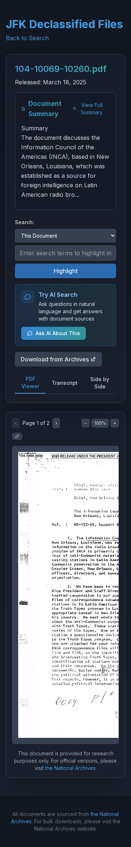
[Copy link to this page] (17, 436)
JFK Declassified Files (64, 24)
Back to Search (27, 38)
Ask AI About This (58, 333)
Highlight (65, 271)
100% (100, 423)
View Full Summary (92, 108)
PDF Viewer (30, 382)
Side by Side (99, 383)
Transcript (65, 383)
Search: (24, 222)
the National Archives (70, 768)
